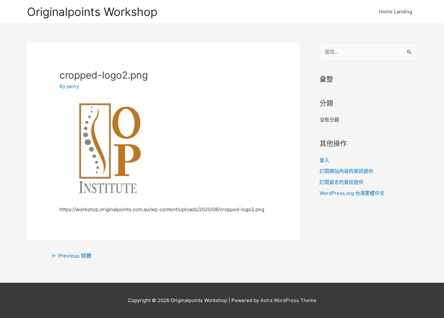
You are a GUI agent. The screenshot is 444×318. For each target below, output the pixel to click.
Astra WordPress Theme (288, 300)
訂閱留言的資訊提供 (341, 182)
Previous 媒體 (71, 256)
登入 (324, 160)
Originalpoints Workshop (92, 12)
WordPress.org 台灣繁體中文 (352, 193)
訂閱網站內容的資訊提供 (346, 171)
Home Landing (395, 11)
